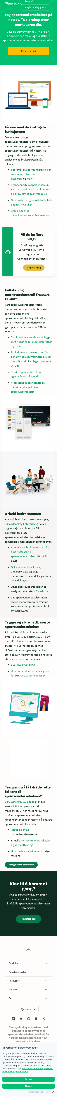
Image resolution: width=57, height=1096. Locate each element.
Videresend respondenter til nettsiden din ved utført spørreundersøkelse (28, 387)
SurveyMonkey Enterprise (20, 524)
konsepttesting (24, 845)
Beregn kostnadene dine (21, 864)
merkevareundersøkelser (35, 840)
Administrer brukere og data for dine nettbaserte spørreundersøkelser (30, 552)
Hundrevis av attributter (25, 851)
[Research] (13, 4)
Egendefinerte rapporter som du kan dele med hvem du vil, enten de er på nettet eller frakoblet (30, 189)
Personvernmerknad (32, 1068)
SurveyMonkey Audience (19, 802)
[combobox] (29, 1009)
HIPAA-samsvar (41, 215)
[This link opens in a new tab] (13, 1019)
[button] (28, 963)
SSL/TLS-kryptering (23, 665)
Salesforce (42, 591)
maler (30, 178)
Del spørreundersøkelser (25, 567)
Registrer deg (34, 267)
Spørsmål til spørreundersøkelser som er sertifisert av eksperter (31, 174)
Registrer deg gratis (35, 7)
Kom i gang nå (28, 51)
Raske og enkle (20, 829)
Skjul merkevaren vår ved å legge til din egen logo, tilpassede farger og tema (31, 341)
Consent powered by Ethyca (40, 1092)
